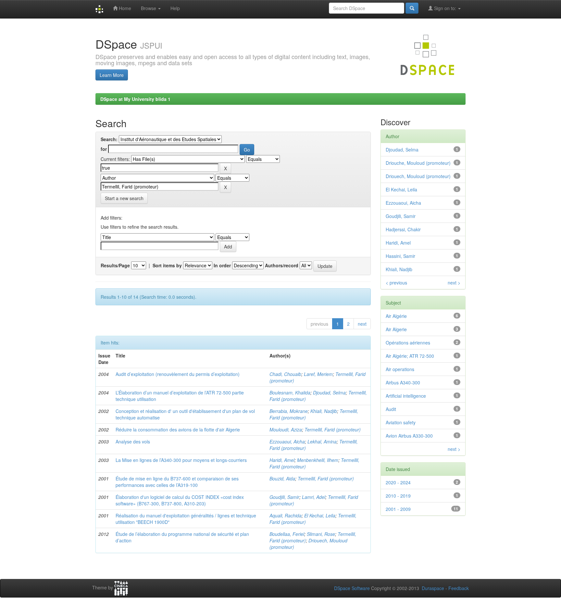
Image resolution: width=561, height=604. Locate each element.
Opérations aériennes (408, 342)
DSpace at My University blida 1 (135, 99)
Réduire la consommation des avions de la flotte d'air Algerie (178, 429)
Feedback (458, 588)
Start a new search (124, 198)
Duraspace (433, 588)
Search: (109, 139)
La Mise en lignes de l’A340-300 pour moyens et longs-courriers (181, 460)
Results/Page (115, 265)
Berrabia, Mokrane (288, 411)
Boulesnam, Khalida (289, 392)
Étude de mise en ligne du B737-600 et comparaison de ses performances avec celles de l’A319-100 (177, 481)
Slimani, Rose (321, 534)
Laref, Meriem (318, 374)
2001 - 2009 (398, 509)
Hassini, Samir (400, 256)
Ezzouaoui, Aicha (287, 441)
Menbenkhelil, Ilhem (317, 460)
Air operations (400, 369)
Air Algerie (396, 329)
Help (175, 8)
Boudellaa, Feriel (286, 534)
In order (222, 265)
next (362, 323)
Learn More (112, 75)
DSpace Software (352, 588)
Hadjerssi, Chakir (403, 229)
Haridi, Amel (281, 460)
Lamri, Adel (313, 497)
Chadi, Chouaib (285, 374)
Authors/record (281, 265)
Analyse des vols (133, 441)
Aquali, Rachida (285, 515)
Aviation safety (401, 422)
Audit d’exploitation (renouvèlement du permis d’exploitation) (178, 374)
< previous (396, 282)
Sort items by (167, 265)
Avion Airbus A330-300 (409, 435)
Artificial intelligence (406, 396)
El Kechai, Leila (319, 515)
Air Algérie (396, 316)
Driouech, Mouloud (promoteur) (418, 176)
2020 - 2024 (398, 482)
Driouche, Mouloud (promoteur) (418, 163)
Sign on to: (445, 8)
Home (124, 8)
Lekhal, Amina (322, 441)
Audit (391, 409)
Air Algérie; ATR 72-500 (410, 356)
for (104, 149)
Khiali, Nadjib (323, 411)
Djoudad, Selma (329, 392)
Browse (149, 8)
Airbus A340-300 (403, 382)
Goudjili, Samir (284, 497)
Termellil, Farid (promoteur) (333, 429)
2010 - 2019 (398, 495)
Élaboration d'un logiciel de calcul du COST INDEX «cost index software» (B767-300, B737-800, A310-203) (180, 500)
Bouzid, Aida (282, 478)
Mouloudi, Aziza (285, 429)
